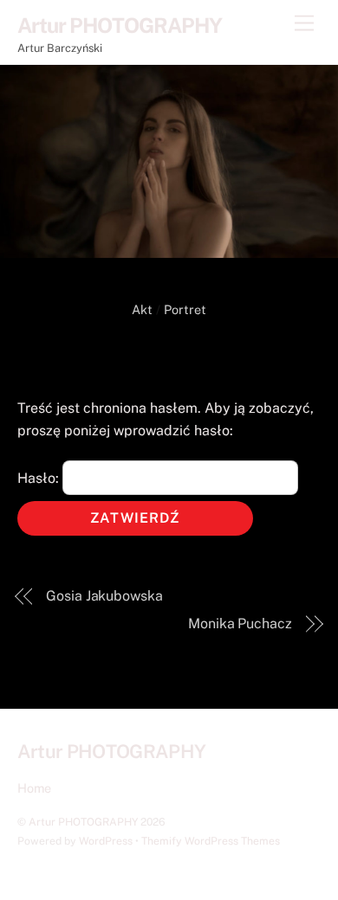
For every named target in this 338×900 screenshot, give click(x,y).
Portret (185, 309)
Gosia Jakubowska (104, 596)
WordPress (106, 840)
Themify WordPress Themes (210, 840)
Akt (142, 309)
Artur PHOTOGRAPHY (83, 821)
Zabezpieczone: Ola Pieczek (169, 340)
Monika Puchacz (240, 623)
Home (34, 788)
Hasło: (39, 478)
